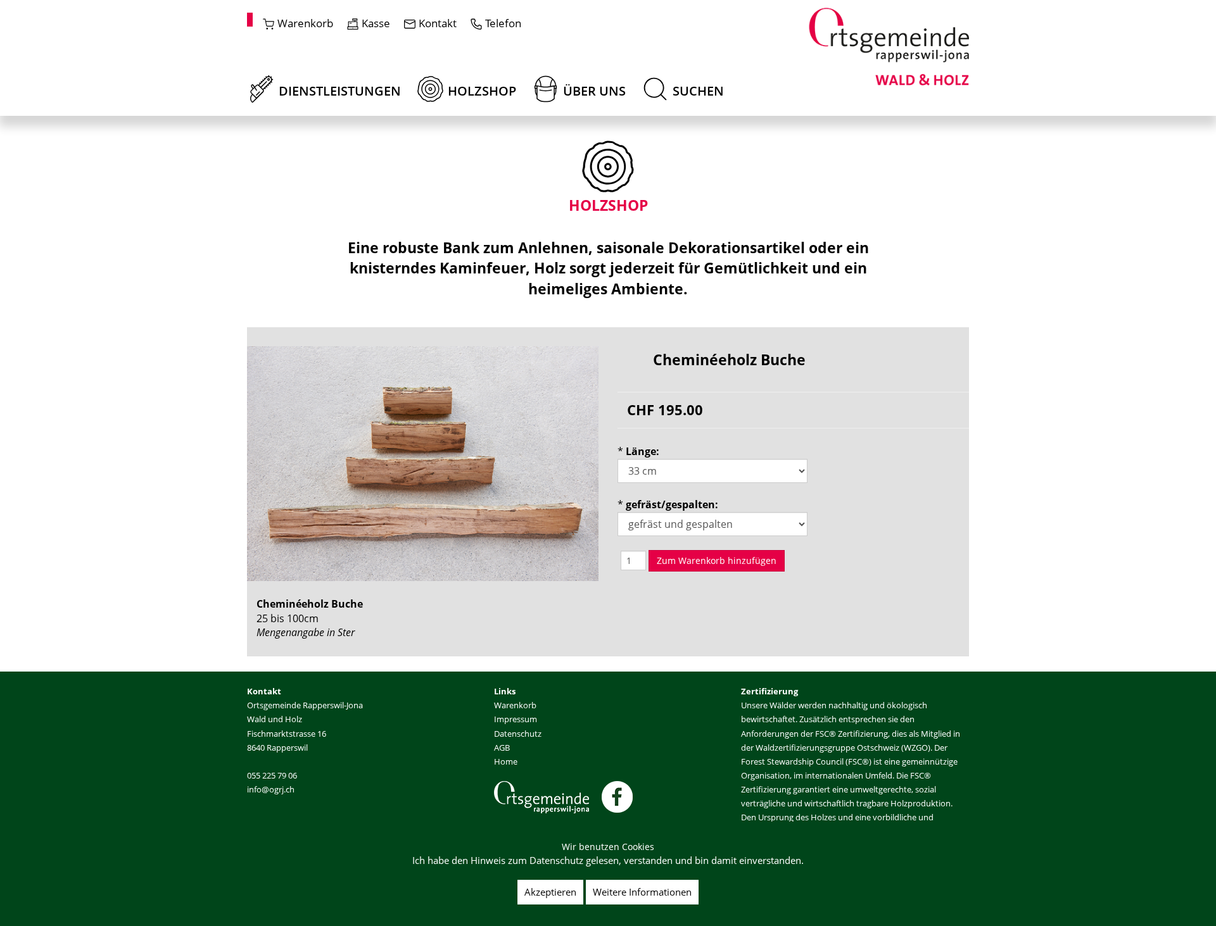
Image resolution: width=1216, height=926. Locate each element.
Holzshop (480, 90)
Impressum (515, 719)
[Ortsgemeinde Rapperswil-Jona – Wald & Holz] (888, 45)
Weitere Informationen (642, 891)
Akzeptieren (550, 891)
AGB (502, 747)
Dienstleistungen (338, 90)
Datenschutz (518, 733)
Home (505, 761)
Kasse (376, 23)
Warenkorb (515, 705)
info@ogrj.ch (270, 789)
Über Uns (593, 90)
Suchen (696, 90)
